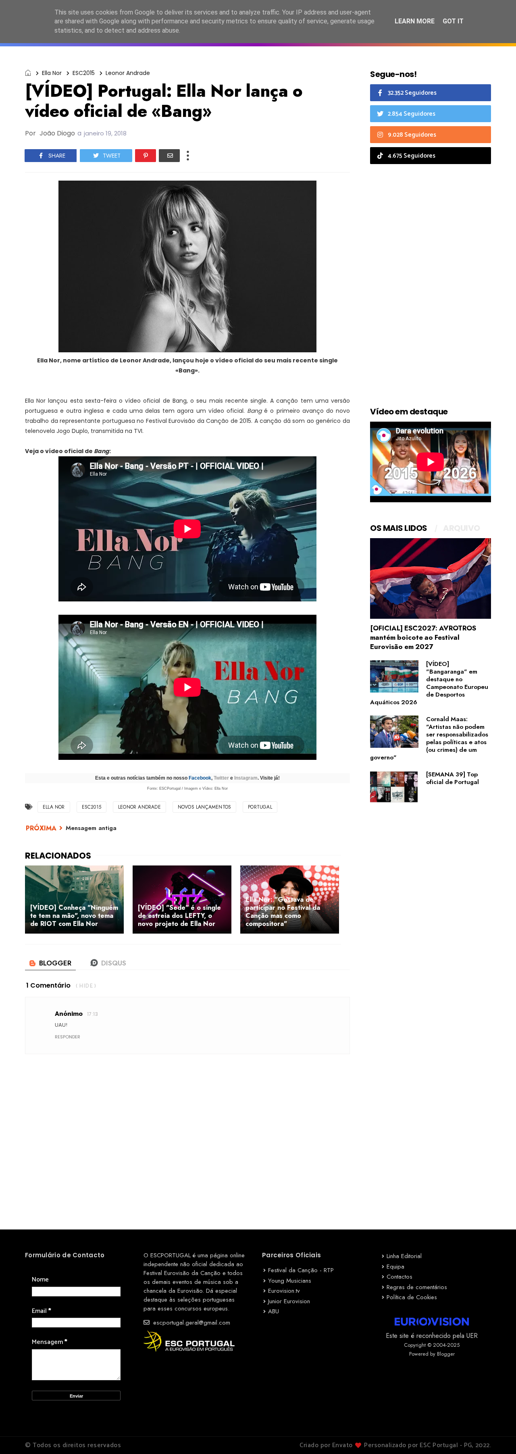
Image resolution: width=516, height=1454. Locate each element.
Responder (67, 1037)
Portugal (260, 807)
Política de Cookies (412, 1297)
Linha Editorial (404, 1256)
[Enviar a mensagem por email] (169, 155)
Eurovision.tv (284, 1290)
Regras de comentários (417, 1287)
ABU (273, 1311)
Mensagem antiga (91, 828)
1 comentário (48, 985)
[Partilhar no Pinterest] (145, 155)
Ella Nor (52, 73)
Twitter (221, 778)
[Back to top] (496, 1434)
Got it (453, 21)
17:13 (92, 1014)
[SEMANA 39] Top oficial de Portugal (452, 778)
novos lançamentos (204, 807)
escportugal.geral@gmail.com (190, 1322)
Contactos (399, 1276)
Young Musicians (289, 1280)
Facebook (200, 778)
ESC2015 (84, 73)
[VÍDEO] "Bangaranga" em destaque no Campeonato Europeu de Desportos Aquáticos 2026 (429, 683)
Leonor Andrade (128, 73)
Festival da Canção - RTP (301, 1270)
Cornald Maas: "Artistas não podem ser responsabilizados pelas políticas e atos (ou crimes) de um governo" (429, 738)
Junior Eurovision (289, 1301)
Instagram (246, 778)
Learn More (415, 21)
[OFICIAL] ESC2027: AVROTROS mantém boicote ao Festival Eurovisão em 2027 (423, 637)
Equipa (395, 1266)
